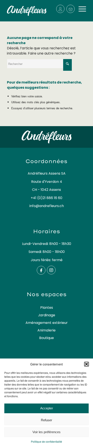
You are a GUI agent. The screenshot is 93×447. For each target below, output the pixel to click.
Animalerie (46, 330)
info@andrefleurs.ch (46, 205)
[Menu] (80, 9)
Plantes (46, 307)
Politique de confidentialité (46, 441)
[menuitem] (80, 9)
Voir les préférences (46, 432)
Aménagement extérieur (47, 322)
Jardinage (46, 315)
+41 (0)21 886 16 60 (46, 197)
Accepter (46, 408)
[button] (86, 364)
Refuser (46, 420)
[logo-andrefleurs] (26, 11)
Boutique (46, 337)
